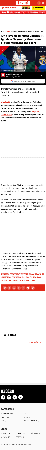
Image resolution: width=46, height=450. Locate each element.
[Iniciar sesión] (43, 3)
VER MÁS (33, 342)
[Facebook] (9, 288)
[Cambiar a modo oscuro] (39, 3)
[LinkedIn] (23, 288)
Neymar (35, 111)
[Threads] (19, 288)
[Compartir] (42, 75)
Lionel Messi (6, 114)
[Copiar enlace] (33, 288)
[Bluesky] (28, 288)
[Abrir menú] (3, 3)
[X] (14, 288)
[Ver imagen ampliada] (23, 59)
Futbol (7, 32)
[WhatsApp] (5, 288)
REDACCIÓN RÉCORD (14, 74)
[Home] (1, 31)
